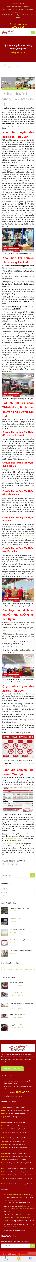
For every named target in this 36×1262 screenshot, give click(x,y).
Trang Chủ (4, 65)
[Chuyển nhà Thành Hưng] (4, 995)
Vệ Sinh (5, 896)
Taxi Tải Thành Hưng (9, 844)
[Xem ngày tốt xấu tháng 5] (4, 932)
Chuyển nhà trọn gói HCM (17, 1014)
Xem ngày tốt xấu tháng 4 (17, 940)
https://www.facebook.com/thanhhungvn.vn (19, 969)
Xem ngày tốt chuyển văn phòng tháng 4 (21, 950)
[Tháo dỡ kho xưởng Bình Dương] (4, 910)
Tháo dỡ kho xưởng (15, 918)
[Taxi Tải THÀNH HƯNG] (4, 985)
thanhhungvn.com (22, 1254)
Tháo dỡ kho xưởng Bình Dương (19, 908)
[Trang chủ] (18, 1047)
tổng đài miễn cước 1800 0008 (14, 838)
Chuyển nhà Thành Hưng (17, 993)
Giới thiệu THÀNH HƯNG (12, 1069)
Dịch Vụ (5, 889)
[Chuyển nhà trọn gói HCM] (4, 1017)
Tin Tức (12, 65)
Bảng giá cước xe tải (16, 1025)
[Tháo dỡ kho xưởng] (4, 921)
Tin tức (5, 892)
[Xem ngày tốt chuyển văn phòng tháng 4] (4, 953)
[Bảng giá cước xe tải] (4, 1027)
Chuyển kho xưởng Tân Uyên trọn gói (15, 631)
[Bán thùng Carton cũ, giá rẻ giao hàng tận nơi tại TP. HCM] (4, 1006)
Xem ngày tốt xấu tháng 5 (17, 929)
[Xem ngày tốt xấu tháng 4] (4, 942)
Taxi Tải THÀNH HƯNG (16, 982)
